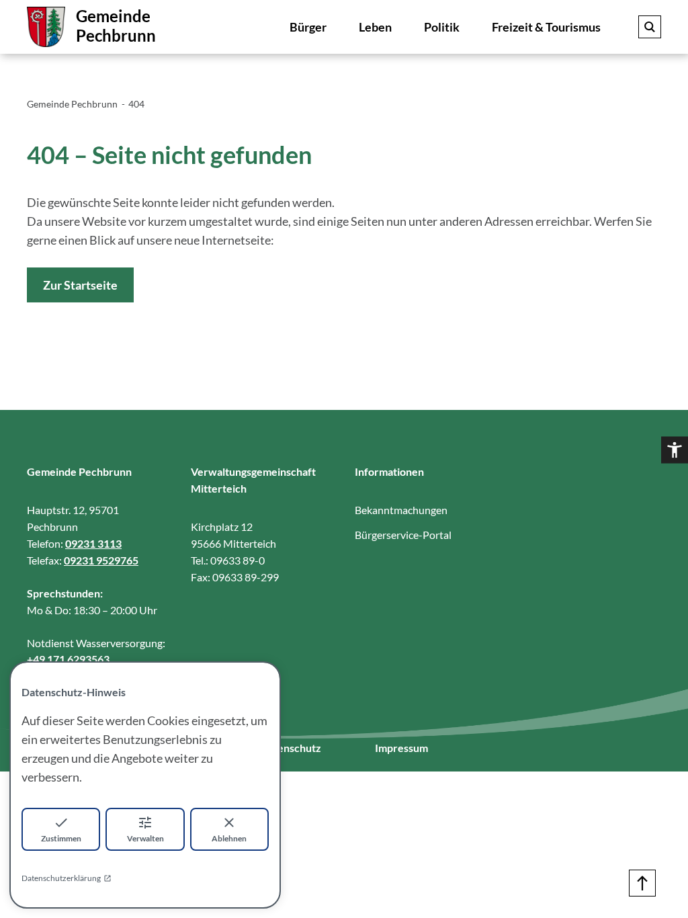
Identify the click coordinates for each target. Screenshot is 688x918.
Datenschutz (290, 747)
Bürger (308, 26)
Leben (375, 26)
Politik (442, 26)
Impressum (401, 747)
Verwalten (145, 838)
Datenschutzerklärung (61, 878)
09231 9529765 (101, 560)
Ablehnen (229, 838)
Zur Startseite (80, 285)
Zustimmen (61, 838)
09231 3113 (93, 543)
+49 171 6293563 (68, 659)
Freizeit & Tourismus (546, 26)
